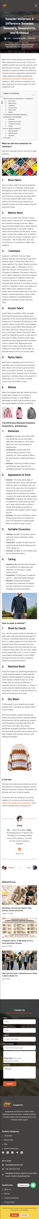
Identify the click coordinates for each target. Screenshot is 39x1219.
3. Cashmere (10, 105)
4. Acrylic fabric (11, 108)
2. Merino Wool (11, 103)
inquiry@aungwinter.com (14, 1165)
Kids (5, 1144)
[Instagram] (12, 1153)
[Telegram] (17, 1153)
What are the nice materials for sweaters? (18, 99)
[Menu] (36, 6)
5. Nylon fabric (11, 110)
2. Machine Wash (11, 133)
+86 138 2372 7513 (12, 1169)
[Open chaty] (33, 1185)
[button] (2, 102)
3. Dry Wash (10, 135)
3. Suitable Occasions (13, 124)
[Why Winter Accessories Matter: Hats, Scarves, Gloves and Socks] (19, 895)
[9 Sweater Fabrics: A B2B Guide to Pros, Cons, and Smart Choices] (19, 927)
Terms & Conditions (11, 1198)
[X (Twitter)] (8, 1153)
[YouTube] (22, 1153)
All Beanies (8, 1136)
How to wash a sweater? (11, 128)
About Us (7, 1189)
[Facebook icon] (19, 849)
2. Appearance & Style (13, 121)
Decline (24, 1215)
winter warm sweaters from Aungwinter (16, 803)
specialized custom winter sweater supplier (17, 79)
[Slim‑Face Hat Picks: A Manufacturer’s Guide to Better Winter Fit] (19, 960)
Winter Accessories (11, 1149)
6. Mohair (9, 112)
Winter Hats (8, 1140)
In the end (6, 138)
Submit (10, 1084)
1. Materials (10, 119)
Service (7, 1194)
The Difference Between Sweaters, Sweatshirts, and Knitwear (15, 116)
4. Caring (9, 126)
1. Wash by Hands (12, 131)
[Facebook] (3, 1153)
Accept (14, 1215)
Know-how (31, 38)
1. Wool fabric (11, 101)
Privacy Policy (9, 1202)
